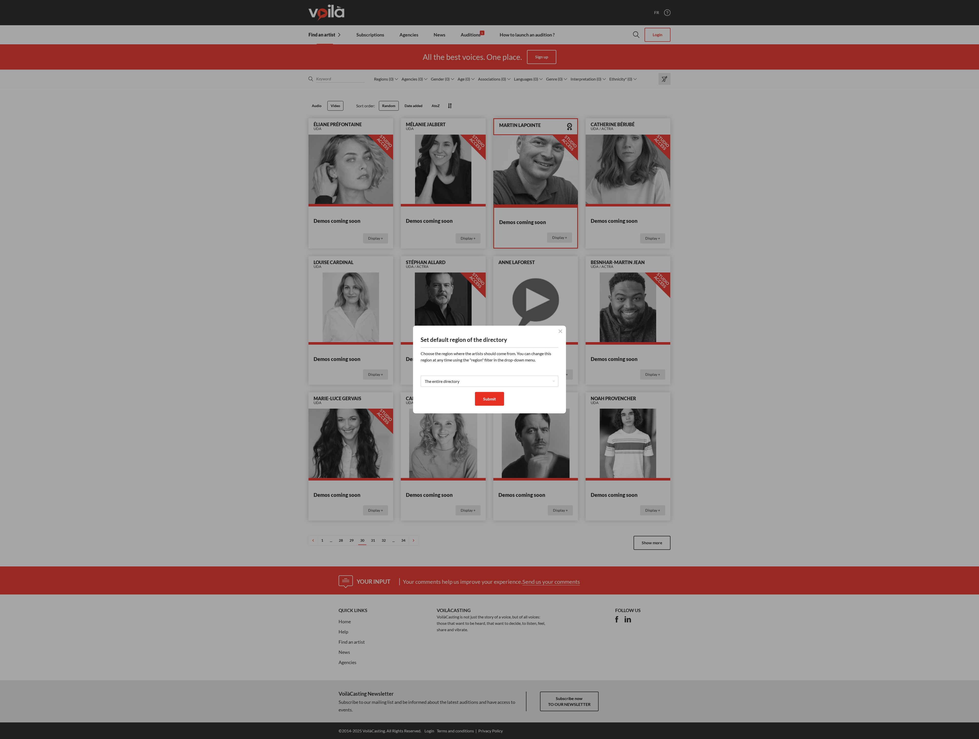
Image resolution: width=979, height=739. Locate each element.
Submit (489, 398)
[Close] (560, 331)
